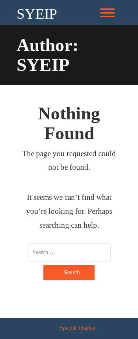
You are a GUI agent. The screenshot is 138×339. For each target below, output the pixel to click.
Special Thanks (77, 328)
